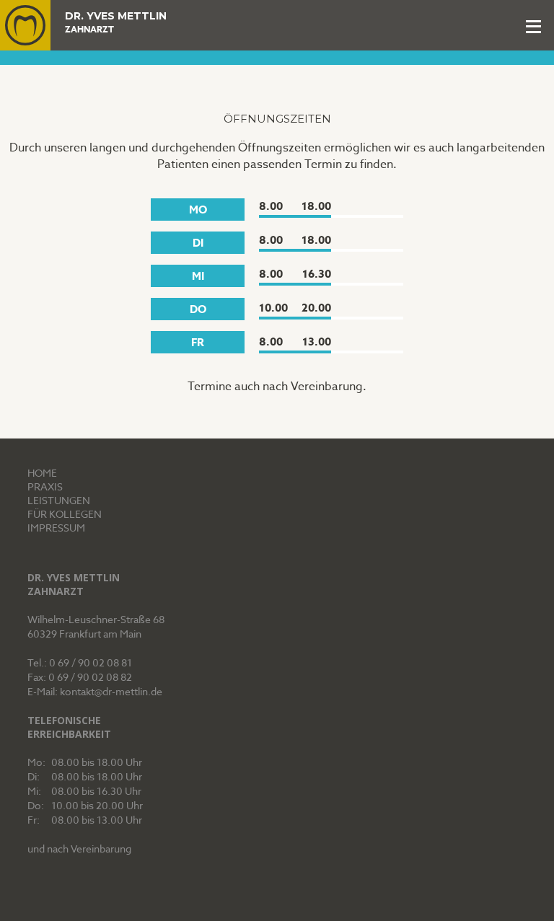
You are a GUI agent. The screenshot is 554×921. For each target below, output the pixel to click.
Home (42, 473)
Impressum (56, 527)
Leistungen (58, 500)
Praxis (45, 486)
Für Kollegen (64, 514)
